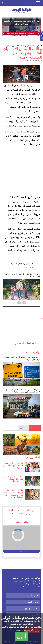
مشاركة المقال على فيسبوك (26, 343)
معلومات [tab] (34, 427)
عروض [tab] (23, 427)
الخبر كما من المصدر (30, 267)
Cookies (12, 630)
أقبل (21, 636)
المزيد (20, 551)
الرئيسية (36, 46)
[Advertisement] (21, 171)
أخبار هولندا (27, 46)
